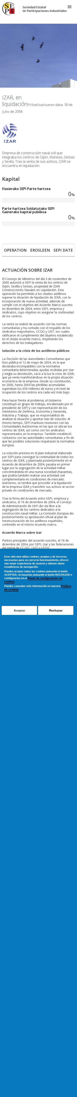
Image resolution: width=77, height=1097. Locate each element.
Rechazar (55, 610)
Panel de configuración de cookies (33, 580)
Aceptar (19, 610)
